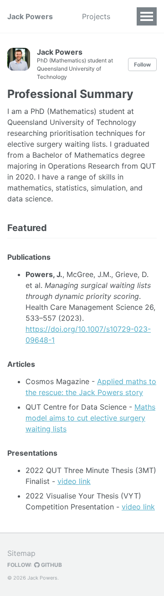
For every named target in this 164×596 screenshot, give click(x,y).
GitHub (51, 564)
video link (74, 481)
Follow (142, 64)
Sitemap (21, 553)
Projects (96, 16)
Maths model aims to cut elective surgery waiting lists (90, 417)
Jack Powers (30, 16)
